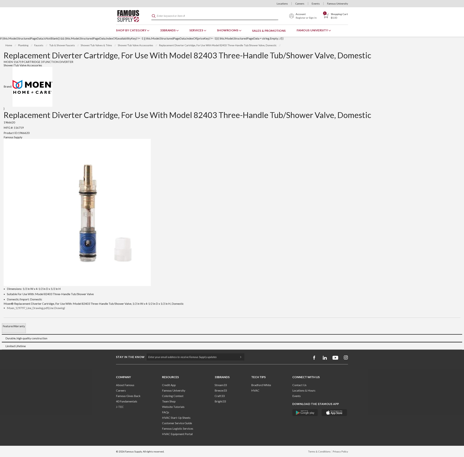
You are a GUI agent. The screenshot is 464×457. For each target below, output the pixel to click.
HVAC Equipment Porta (177, 434)
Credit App (169, 385)
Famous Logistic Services (177, 428)
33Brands (168, 30)
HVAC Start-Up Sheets (176, 417)
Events (316, 3)
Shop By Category (131, 30)
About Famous (125, 385)
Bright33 (220, 401)
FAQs (165, 412)
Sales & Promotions (269, 30)
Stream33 (221, 385)
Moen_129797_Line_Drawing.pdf (36, 308)
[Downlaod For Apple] (334, 412)
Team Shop (169, 401)
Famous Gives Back (128, 396)
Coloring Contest (172, 396)
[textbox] (214, 16)
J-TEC (120, 406)
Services (196, 30)
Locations (282, 3)
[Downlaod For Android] (305, 412)
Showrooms (228, 30)
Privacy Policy (340, 451)
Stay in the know (130, 357)
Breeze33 (221, 390)
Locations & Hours (303, 390)
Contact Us (299, 385)
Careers (299, 3)
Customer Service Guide (177, 423)
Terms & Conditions (319, 451)
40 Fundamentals (126, 401)
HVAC (255, 390)
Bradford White (261, 385)
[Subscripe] (238, 357)
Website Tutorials (173, 406)
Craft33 (220, 396)
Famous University (337, 3)
